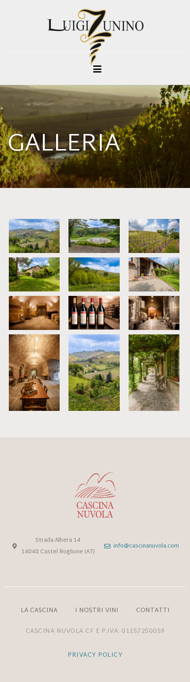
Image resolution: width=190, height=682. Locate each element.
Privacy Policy (95, 655)
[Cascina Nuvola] (95, 40)
